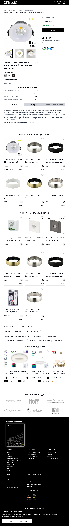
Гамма (35, 84)
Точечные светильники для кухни (15, 340)
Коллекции (9, 454)
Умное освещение (11, 462)
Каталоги (49, 454)
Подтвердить (24, 521)
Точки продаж (30, 458)
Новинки (9, 452)
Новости (9, 481)
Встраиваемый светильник (28, 87)
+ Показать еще (58, 340)
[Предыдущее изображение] (6, 32)
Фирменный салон (33, 490)
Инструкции (10, 485)
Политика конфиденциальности (12, 516)
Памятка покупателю (32, 456)
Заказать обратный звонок (34, 485)
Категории (9, 456)
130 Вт (42, 381)
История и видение (11, 477)
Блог (8, 483)
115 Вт (22, 381)
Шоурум (29, 460)
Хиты (8, 468)
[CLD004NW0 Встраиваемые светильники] (8, 53)
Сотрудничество (51, 452)
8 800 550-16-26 (59, 2)
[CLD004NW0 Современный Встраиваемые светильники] (31, 53)
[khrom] (5, 75)
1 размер (20, 169)
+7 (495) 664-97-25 (31, 479)
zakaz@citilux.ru (31, 481)
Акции (8, 470)
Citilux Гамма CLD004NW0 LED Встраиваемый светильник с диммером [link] (24, 13)
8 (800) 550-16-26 (31, 477)
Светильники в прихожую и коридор (39, 340)
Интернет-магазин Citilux (33, 452)
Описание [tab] (14, 105)
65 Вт (15, 381)
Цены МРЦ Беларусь (52, 458)
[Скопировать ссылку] (43, 49)
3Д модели (50, 456)
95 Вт (35, 381)
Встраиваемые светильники (13, 331)
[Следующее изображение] (35, 32)
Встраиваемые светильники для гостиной (17, 336)
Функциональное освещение (14, 460)
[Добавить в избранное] (36, 63)
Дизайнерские (10, 466)
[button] (21, 32)
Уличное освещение (12, 464)
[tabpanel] (34, 117)
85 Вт (18, 381)
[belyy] (9, 75)
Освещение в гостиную (32, 331)
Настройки (8, 521)
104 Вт (38, 381)
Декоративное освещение (13, 458)
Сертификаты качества (12, 487)
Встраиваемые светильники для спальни (46, 336)
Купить (52, 30)
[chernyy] (13, 75)
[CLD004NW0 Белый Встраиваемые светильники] (19, 53)
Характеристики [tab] (34, 105)
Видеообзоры (10, 479)
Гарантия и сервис (31, 454)
